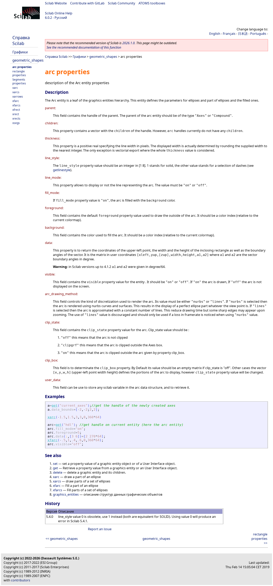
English (214, 33)
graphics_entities (66, 494)
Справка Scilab (21, 40)
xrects (16, 118)
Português (258, 33)
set (55, 463)
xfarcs (16, 105)
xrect (15, 114)
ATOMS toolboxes (151, 3)
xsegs (16, 123)
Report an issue (100, 529)
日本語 (243, 33)
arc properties (22, 67)
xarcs (15, 92)
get (55, 405)
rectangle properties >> (259, 538)
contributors (20, 580)
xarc (15, 88)
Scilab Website (56, 3)
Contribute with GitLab (87, 3)
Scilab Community (121, 3)
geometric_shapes (28, 60)
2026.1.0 (128, 43)
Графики (20, 51)
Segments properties (19, 81)
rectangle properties (19, 73)
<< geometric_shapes (62, 538)
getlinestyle (61, 170)
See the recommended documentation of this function (84, 47)
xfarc (15, 101)
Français (229, 33)
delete (57, 472)
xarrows (17, 96)
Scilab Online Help (58, 13)
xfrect (16, 110)
